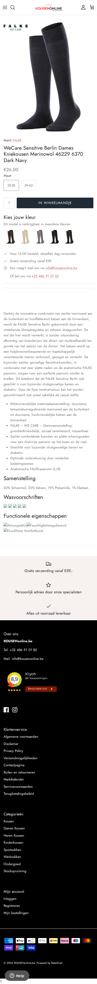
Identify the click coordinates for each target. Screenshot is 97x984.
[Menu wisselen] (5, 7)
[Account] (82, 7)
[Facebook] (6, 709)
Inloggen (10, 898)
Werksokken (12, 856)
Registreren (12, 905)
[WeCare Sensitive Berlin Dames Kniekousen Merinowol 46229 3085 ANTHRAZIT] (69, 242)
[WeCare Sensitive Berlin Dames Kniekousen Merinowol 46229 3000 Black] (55, 242)
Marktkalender (14, 779)
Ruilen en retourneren (19, 772)
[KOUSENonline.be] (48, 7)
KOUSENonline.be (24, 963)
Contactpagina (14, 765)
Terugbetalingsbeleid (19, 793)
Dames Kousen (14, 828)
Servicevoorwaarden (18, 786)
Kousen (9, 821)
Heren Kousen (14, 835)
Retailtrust (56, 963)
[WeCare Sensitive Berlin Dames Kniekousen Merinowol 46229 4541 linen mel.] (25, 242)
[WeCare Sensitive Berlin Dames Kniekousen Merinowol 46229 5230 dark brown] (11, 242)
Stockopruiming (15, 871)
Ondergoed (12, 864)
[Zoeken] (15, 7)
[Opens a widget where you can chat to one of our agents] (17, 976)
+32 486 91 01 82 (45, 276)
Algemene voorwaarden (21, 736)
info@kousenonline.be (61, 268)
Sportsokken (12, 849)
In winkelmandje (55, 202)
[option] (48, 77)
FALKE (17, 140)
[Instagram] (14, 709)
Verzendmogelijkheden (20, 758)
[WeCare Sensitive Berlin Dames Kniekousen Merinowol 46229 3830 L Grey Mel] (40, 242)
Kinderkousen (13, 842)
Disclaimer (11, 743)
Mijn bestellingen (16, 912)
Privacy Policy (13, 750)
